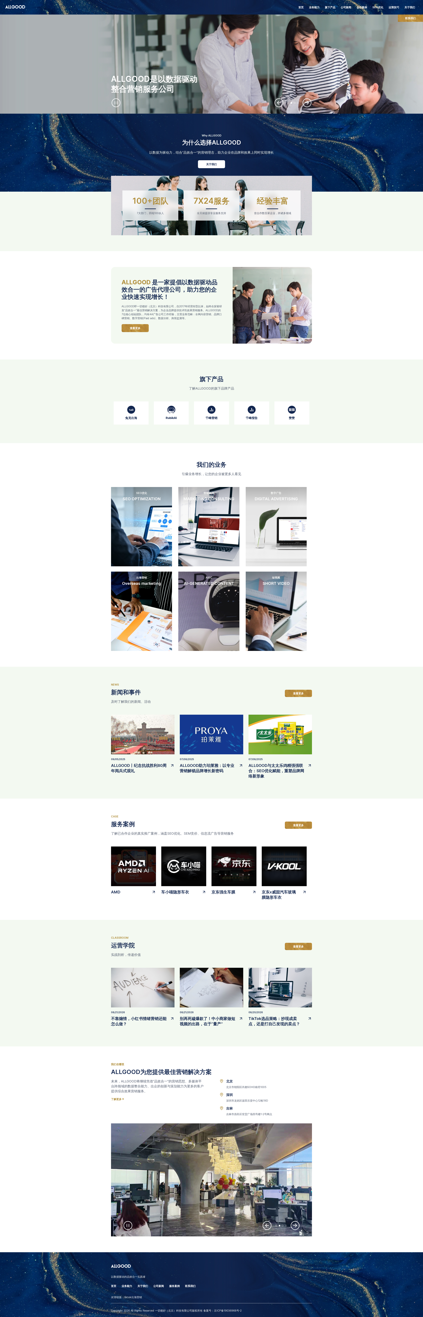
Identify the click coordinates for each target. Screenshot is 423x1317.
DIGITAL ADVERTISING (276, 498)
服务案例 (174, 1286)
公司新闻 (346, 7)
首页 (301, 7)
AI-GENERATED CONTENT (209, 583)
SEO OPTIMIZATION (142, 498)
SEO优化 (377, 7)
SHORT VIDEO (276, 583)
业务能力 (127, 1286)
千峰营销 (211, 418)
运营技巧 (394, 7)
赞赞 (292, 418)
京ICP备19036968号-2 (228, 1310)
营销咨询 (209, 493)
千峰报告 (252, 418)
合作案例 (362, 7)
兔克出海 (131, 418)
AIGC (209, 577)
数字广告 (276, 493)
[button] (279, 103)
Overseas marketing (141, 583)
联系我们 (410, 18)
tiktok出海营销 (133, 1297)
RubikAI (171, 418)
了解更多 (116, 1099)
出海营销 (141, 577)
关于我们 (409, 7)
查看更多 (135, 328)
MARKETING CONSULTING (208, 498)
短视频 (276, 577)
